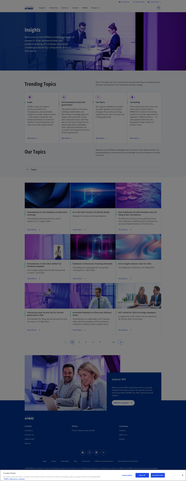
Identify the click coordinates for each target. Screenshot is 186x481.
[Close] (182, 475)
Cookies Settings (127, 475)
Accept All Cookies (158, 475)
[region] (93, 475)
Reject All (142, 475)
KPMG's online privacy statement (14, 479)
